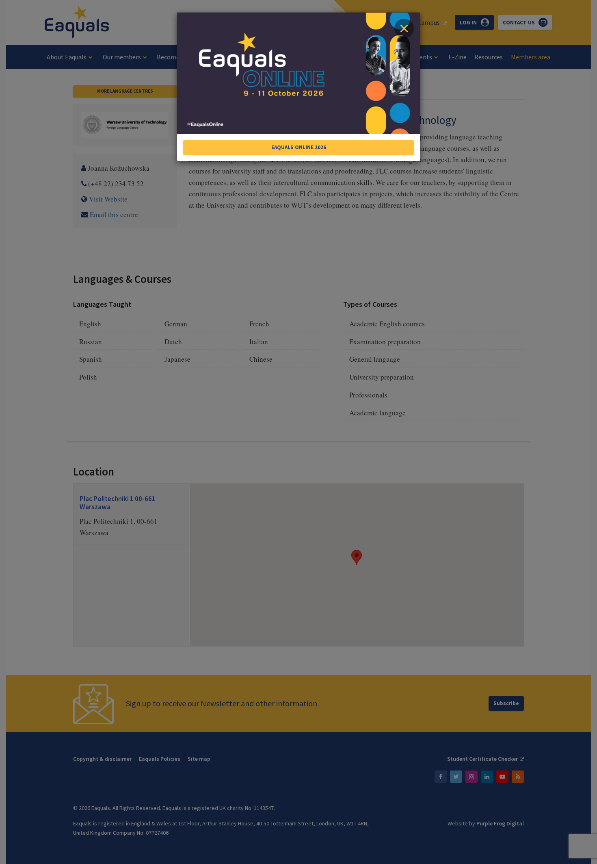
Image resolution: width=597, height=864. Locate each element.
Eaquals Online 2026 (298, 147)
